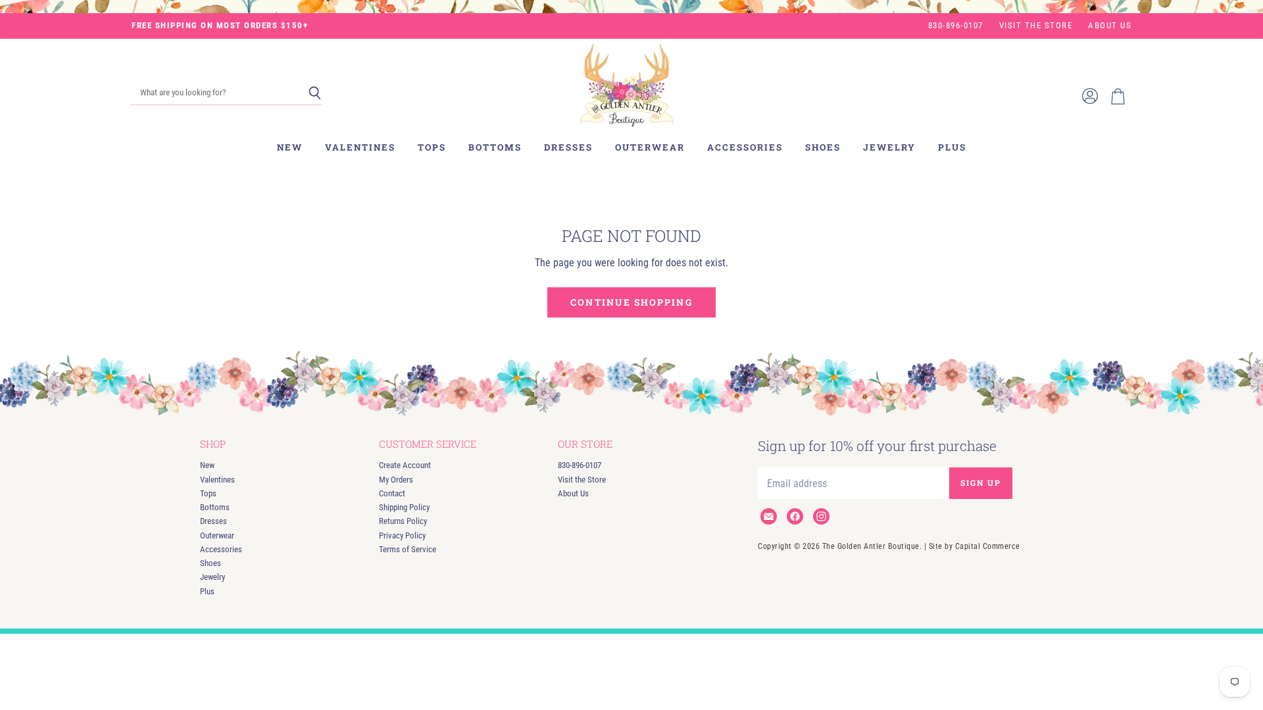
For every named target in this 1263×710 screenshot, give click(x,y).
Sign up (980, 482)
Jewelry (889, 147)
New (290, 147)
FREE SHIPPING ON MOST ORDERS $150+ (220, 25)
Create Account (405, 465)
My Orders (396, 480)
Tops (432, 147)
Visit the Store (1036, 25)
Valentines (360, 147)
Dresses (568, 147)
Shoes (823, 147)
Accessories (745, 147)
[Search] (315, 93)
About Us (1109, 25)
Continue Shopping (631, 302)
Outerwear (650, 147)
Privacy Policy (402, 535)
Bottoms (495, 147)
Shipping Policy (404, 507)
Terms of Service (407, 549)
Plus (952, 147)
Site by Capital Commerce (974, 546)
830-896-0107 (955, 25)
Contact (392, 493)
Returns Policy (403, 521)
